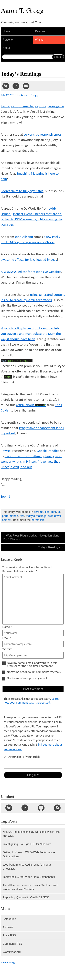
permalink (37, 520)
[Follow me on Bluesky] (9, 808)
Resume (40, 31)
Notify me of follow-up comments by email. (34, 672)
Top (6, 496)
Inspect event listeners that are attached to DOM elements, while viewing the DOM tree (31, 219)
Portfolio (8, 39)
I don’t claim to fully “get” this (22, 191)
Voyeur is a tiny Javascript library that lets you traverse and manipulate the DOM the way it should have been (31, 334)
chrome (38, 511)
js (59, 511)
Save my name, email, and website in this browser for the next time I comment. (32, 665)
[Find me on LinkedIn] (25, 808)
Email (6, 638)
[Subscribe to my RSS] (57, 808)
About (6, 47)
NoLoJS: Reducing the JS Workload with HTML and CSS (31, 833)
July (3, 95)
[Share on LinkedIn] (16, 86)
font (53, 511)
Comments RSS (12, 943)
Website (7, 649)
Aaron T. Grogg (8, 962)
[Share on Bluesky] (6, 86)
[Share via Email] (26, 86)
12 (7, 95)
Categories (9, 919)
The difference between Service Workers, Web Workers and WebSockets (30, 887)
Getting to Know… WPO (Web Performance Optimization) (29, 854)
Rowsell (6, 451)
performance (10, 515)
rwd (22, 515)
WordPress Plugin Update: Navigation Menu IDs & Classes (31, 537)
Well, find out (22, 467)
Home (6, 31)
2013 (13, 95)
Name (7, 627)
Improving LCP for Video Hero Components (29, 876)
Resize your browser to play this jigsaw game (32, 106)
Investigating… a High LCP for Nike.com (27, 844)
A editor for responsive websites (31, 272)
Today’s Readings (50, 547)
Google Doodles (48, 451)
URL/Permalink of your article (22, 757)
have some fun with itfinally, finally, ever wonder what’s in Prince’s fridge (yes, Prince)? (31, 462)
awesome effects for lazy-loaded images (29, 260)
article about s (31, 405)
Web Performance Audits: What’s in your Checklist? (27, 866)
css (47, 511)
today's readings (36, 515)
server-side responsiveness (42, 134)
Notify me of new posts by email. (27, 678)
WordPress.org (12, 952)
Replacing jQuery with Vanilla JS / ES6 (26, 897)
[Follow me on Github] (41, 808)
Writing (39, 39)
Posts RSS (9, 935)
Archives (8, 927)
